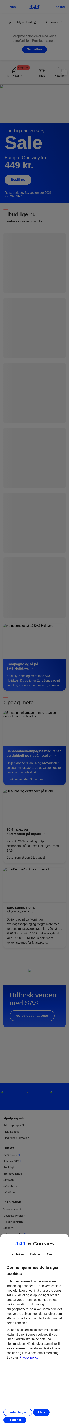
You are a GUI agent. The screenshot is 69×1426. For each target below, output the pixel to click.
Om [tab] (49, 1254)
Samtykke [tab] (17, 1254)
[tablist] (34, 1254)
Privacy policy (28, 1357)
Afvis (41, 1412)
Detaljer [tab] (35, 1254)
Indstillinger (17, 1412)
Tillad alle (15, 1420)
